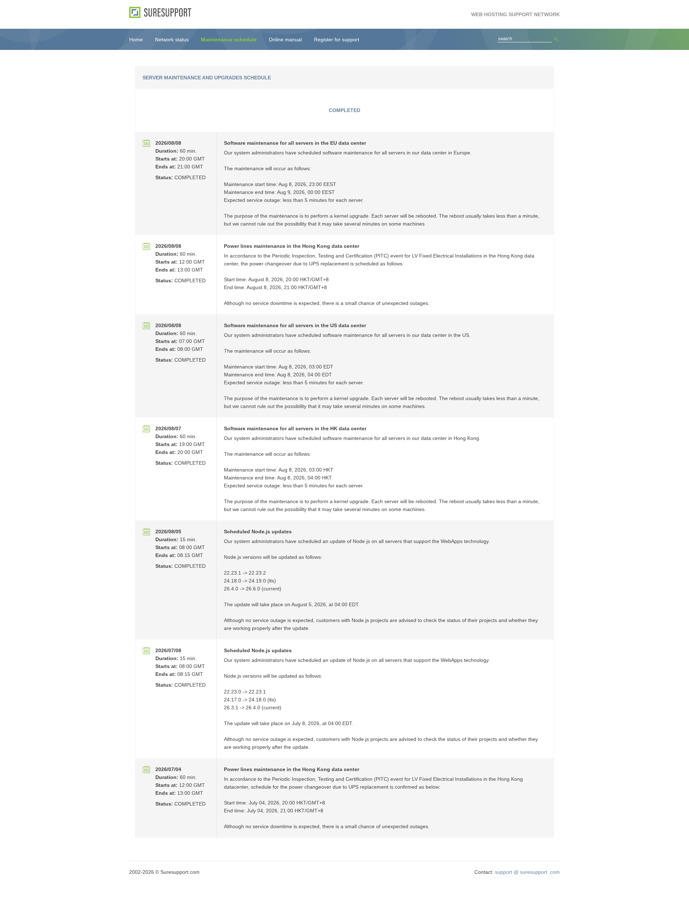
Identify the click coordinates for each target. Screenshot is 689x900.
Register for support (336, 39)
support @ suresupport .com (527, 872)
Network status (172, 39)
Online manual (285, 39)
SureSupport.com (162, 12)
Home (136, 39)
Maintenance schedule (229, 39)
